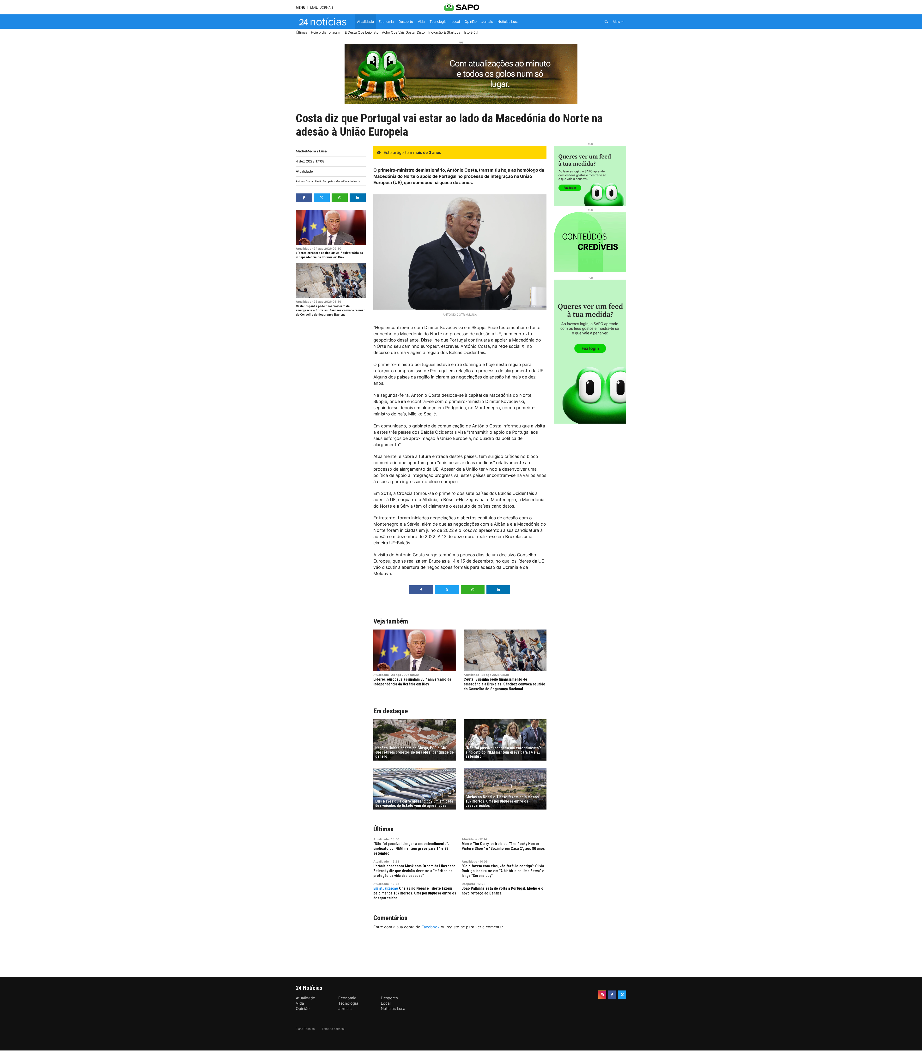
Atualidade (304, 171)
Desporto (468, 884)
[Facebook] (612, 994)
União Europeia (324, 181)
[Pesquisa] (606, 21)
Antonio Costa (304, 181)
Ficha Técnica (305, 1029)
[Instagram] (602, 994)
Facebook (431, 926)
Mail (314, 7)
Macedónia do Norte (348, 181)
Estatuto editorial (333, 1029)
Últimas (383, 829)
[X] (622, 994)
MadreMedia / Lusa (311, 151)
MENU (300, 7)
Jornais (326, 7)
